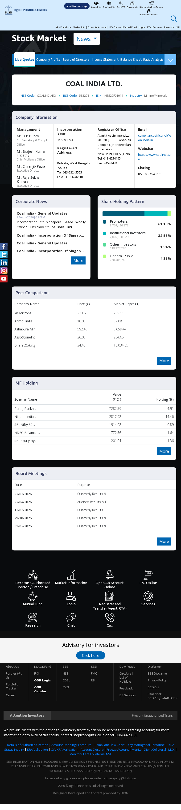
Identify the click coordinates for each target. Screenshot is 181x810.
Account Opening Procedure (71, 745)
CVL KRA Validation (64, 749)
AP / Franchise (63, 27)
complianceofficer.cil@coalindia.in (154, 137)
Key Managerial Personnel (146, 745)
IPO (36, 673)
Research (169, 27)
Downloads (127, 666)
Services (157, 27)
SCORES (153, 687)
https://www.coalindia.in (154, 156)
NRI (178, 27)
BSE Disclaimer (158, 673)
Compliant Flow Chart (109, 745)
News (84, 39)
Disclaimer (155, 666)
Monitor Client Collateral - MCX (153, 749)
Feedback (126, 688)
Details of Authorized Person (27, 745)
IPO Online (115, 27)
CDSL (66, 680)
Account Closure (92, 749)
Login (142, 27)
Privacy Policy (157, 680)
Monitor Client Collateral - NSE (91, 754)
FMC (94, 673)
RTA (149, 27)
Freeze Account (118, 749)
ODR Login (42, 680)
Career (10, 695)
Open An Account (97, 27)
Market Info (79, 27)
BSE (65, 666)
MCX (66, 687)
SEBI (94, 666)
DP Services (127, 695)
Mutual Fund (130, 27)
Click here (90, 655)
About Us (12, 666)
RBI (93, 680)
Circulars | (126, 673)
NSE (65, 673)
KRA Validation (37, 749)
